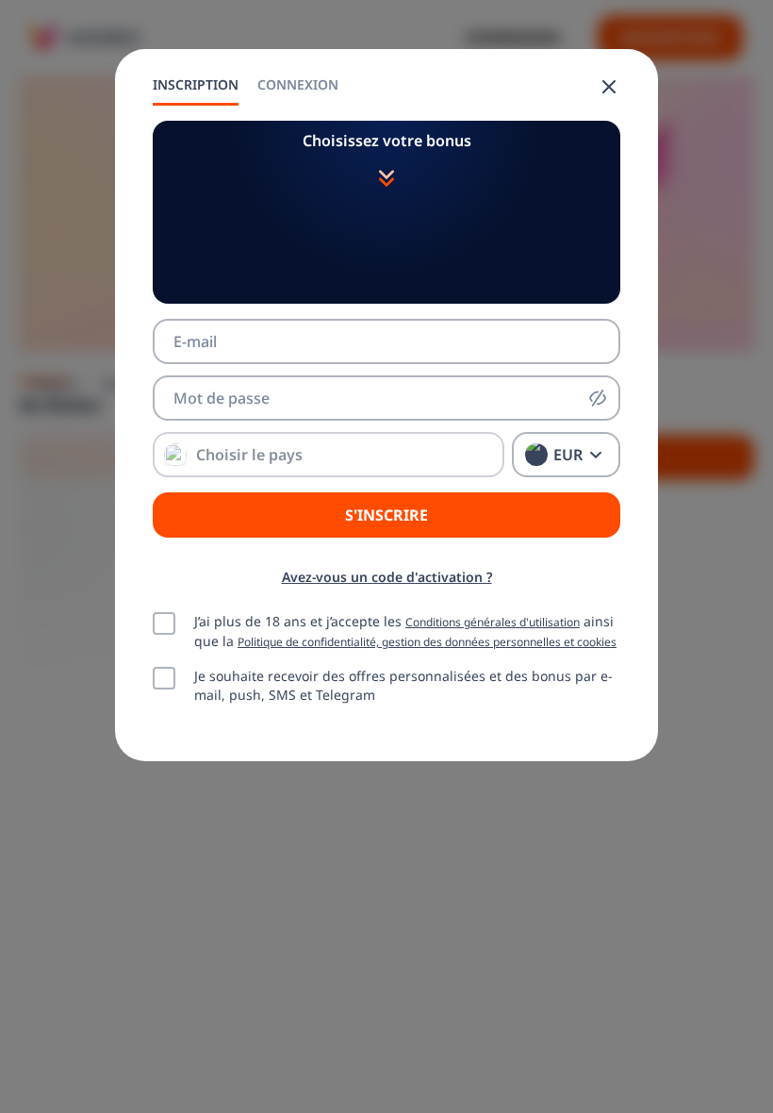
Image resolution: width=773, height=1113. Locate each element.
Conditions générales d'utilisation (492, 621)
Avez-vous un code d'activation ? (387, 577)
